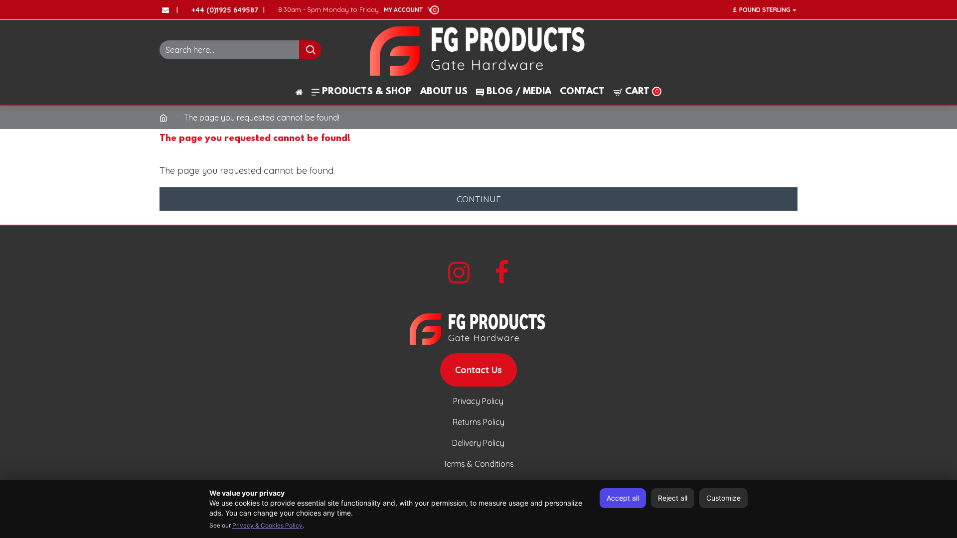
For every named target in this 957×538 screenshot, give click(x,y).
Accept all (623, 498)
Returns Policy (478, 422)
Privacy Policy (478, 401)
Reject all (672, 498)
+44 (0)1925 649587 (224, 9)
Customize (723, 498)
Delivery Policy (478, 443)
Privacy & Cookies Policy (267, 525)
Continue (479, 199)
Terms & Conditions (478, 464)
